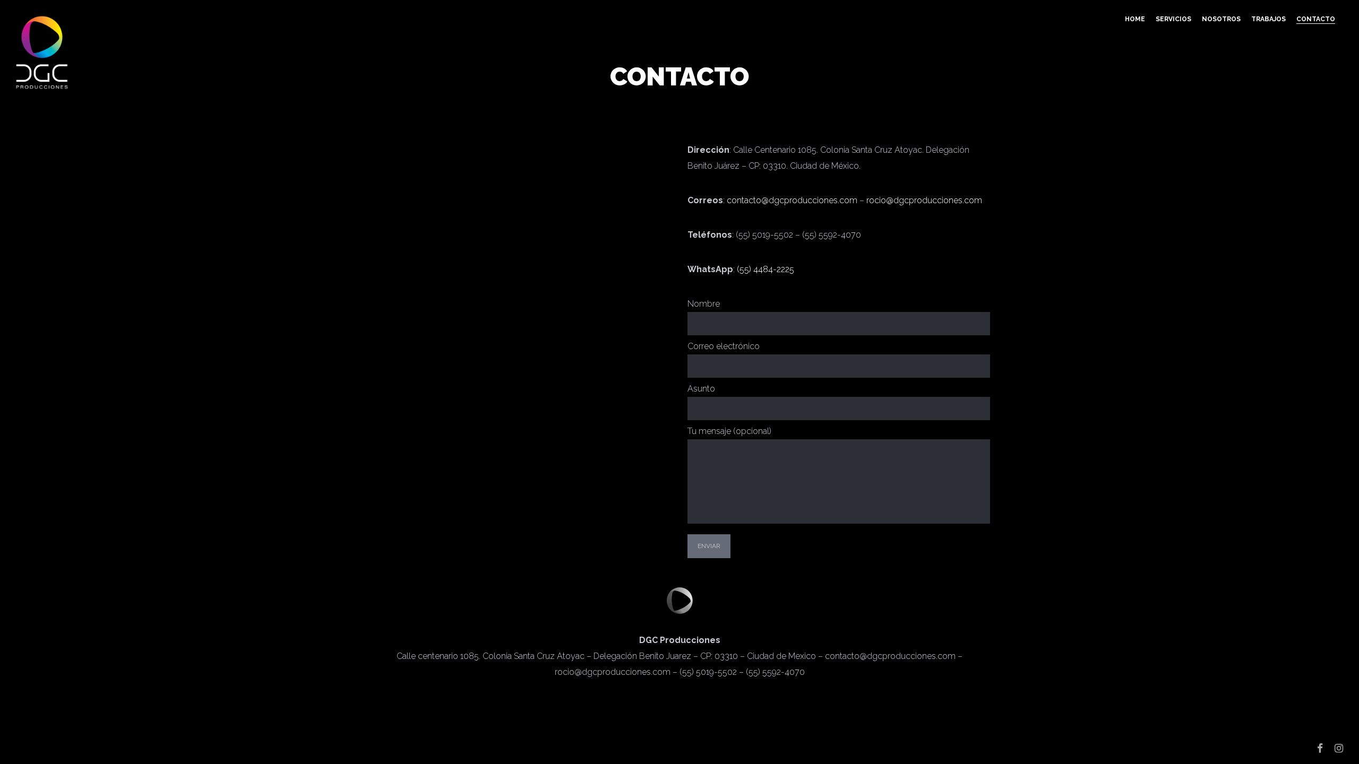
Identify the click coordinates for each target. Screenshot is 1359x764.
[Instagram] (1339, 748)
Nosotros (1221, 19)
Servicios (1173, 19)
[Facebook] (1320, 748)
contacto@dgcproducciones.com (792, 200)
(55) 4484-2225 (765, 269)
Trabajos (1268, 19)
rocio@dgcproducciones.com (924, 200)
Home (1135, 19)
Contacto (1315, 19)
